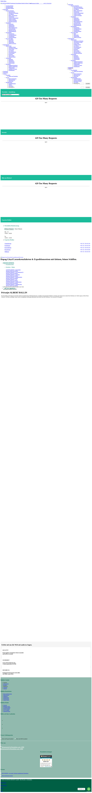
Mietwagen (76, 35)
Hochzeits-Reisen (77, 47)
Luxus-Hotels (76, 48)
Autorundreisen (77, 22)
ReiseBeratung (9, 82)
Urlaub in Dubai (77, 14)
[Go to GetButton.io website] (89, 791)
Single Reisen (6, 695)
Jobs (2, 791)
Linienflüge (11, 39)
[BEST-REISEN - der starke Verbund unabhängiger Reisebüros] (14, 773)
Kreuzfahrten (74, 26)
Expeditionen (76, 30)
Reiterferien (76, 56)
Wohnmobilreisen (77, 25)
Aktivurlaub (73, 54)
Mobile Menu (3, 1)
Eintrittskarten (77, 66)
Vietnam (5, 688)
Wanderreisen (76, 20)
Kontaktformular (77, 78)
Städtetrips (5, 696)
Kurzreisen (73, 60)
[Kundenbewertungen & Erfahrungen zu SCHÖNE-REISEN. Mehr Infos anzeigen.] (46, 766)
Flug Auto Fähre (74, 32)
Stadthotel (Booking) (78, 61)
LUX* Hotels (6, 710)
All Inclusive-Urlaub (78, 42)
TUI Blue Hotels (6, 707)
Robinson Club (6, 706)
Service (69, 69)
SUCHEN (88, 83)
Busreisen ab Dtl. (77, 24)
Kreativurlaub (77, 59)
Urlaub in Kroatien (78, 15)
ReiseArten (70, 4)
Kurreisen (76, 49)
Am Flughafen (74, 70)
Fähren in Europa (77, 37)
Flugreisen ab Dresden (78, 8)
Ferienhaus (7, 245)
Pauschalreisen (12, 11)
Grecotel (5, 705)
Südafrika (5, 687)
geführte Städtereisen (78, 62)
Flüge (75, 33)
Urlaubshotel (8, 243)
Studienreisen (76, 19)
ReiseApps (76, 76)
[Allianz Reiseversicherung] (7, 775)
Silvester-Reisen (77, 52)
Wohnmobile (76, 36)
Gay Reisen (76, 45)
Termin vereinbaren (78, 79)
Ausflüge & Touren (78, 65)
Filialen (10, 84)
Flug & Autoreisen (75, 5)
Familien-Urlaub (77, 44)
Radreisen (76, 55)
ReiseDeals (5, 71)
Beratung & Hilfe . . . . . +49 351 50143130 (41, 3)
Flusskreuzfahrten (77, 31)
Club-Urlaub (76, 43)
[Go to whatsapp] (88, 789)
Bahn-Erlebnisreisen (78, 21)
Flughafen (8, 75)
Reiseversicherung (77, 73)
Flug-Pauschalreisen (78, 7)
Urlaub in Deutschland (78, 13)
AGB (2, 788)
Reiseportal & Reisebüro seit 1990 (12, 749)
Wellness (7, 251)
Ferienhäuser (76, 11)
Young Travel (6, 700)
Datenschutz (4, 785)
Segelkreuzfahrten (77, 28)
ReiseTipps (5, 72)
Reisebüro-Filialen (77, 81)
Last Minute (76, 9)
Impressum (3, 782)
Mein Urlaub (73, 39)
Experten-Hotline (9, 5)
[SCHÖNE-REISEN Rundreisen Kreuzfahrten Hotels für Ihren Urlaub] (16, 3)
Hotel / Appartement (78, 10)
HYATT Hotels (6, 708)
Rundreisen (73, 16)
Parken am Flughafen (78, 71)
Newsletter (76, 82)
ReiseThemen (71, 38)
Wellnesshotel (77, 64)
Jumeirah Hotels (6, 711)
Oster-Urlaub (76, 50)
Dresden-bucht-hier (78, 53)
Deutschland (6, 683)
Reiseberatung (74, 77)
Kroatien (5, 685)
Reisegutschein (77, 75)
